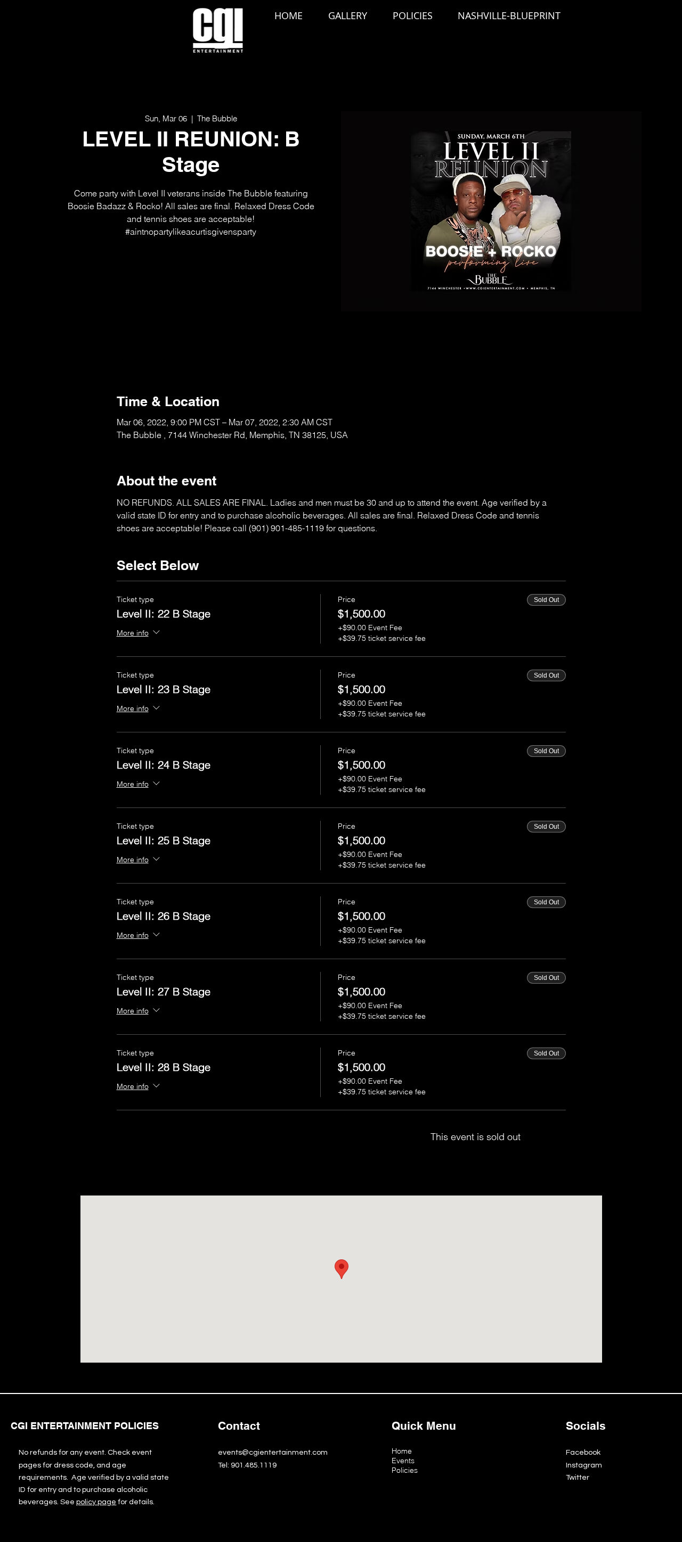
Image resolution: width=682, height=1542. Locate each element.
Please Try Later (190, 290)
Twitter (577, 1477)
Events (403, 1460)
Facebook (583, 1452)
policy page (96, 1502)
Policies (405, 1470)
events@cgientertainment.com (273, 1452)
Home (402, 1451)
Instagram (584, 1465)
